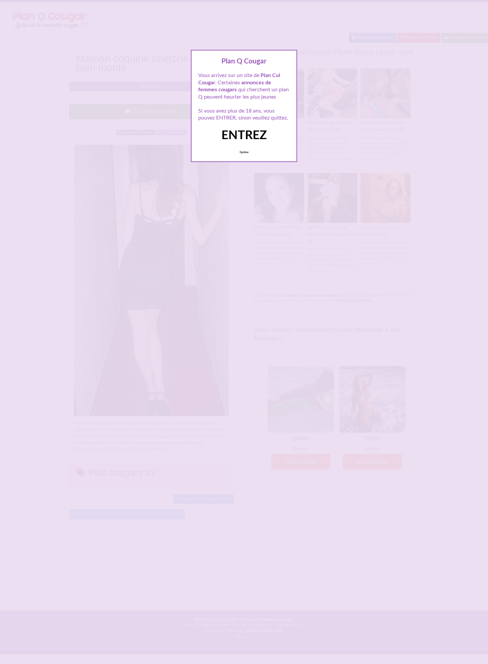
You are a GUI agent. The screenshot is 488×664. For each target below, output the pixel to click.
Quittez (244, 152)
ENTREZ (244, 135)
